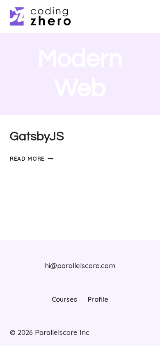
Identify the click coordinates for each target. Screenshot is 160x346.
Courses (64, 299)
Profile (98, 299)
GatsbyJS (37, 136)
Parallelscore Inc (61, 332)
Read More (31, 158)
